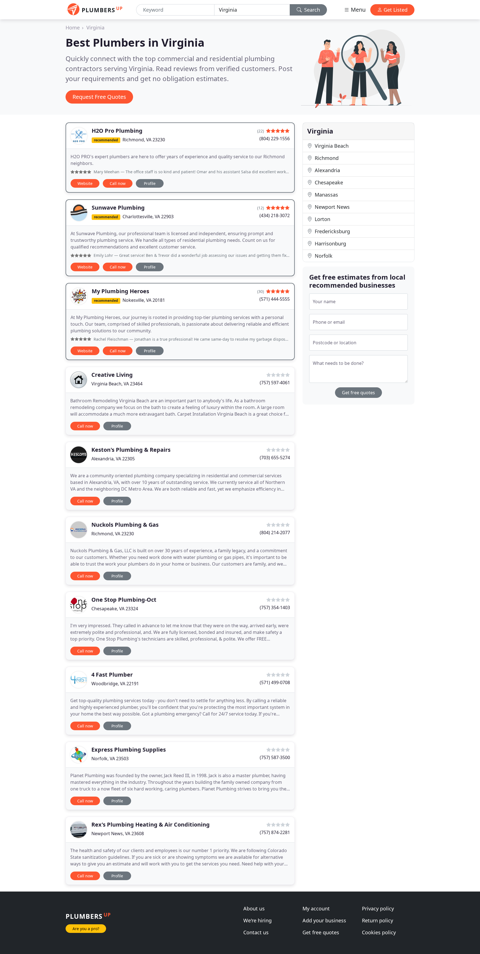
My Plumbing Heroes (120, 291)
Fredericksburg (331, 231)
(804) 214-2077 (275, 532)
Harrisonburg (329, 243)
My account (316, 908)
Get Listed (395, 9)
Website (85, 183)
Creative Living (112, 374)
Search (311, 9)
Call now (118, 183)
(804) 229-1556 (274, 138)
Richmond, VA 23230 (143, 140)
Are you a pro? (85, 928)
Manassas (325, 194)
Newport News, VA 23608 (117, 833)
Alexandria (326, 170)
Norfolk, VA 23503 (110, 758)
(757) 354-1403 (275, 607)
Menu (357, 9)
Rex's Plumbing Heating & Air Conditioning (150, 824)
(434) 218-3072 (274, 215)
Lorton (321, 219)
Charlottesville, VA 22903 (148, 217)
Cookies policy (379, 932)
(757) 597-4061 (275, 383)
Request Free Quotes (99, 97)
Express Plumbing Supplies (128, 749)
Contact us (256, 932)
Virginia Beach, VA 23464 (116, 384)
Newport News (331, 207)
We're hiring (257, 920)
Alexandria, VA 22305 (113, 459)
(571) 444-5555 (274, 299)
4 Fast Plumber (112, 674)
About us (254, 908)
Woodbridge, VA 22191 (115, 684)
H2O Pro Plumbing (117, 130)
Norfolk (322, 255)
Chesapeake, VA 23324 (114, 609)
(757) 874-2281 (275, 832)
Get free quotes (358, 393)
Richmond (326, 158)
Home (73, 27)
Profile (150, 183)
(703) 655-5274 (275, 458)
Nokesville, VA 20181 (143, 300)
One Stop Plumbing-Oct (123, 599)
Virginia (95, 27)
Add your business (324, 920)
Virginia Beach (331, 145)
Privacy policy (378, 908)
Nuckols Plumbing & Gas (125, 524)
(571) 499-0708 (275, 682)
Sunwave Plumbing (118, 207)
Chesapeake (328, 182)
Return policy (377, 920)
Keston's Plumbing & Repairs (131, 449)
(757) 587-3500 (275, 757)
